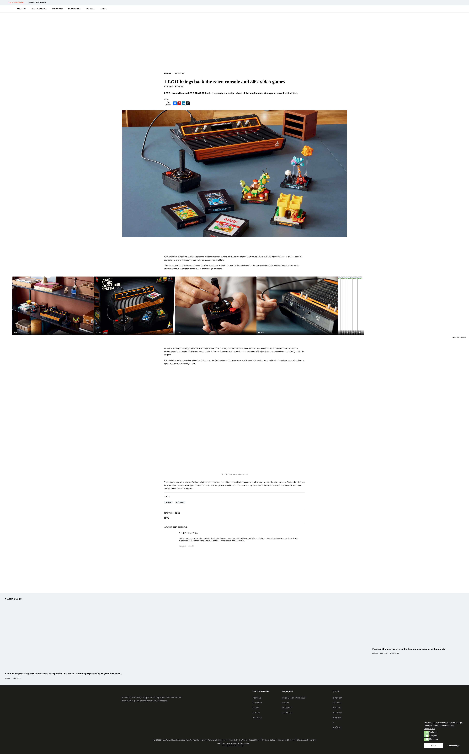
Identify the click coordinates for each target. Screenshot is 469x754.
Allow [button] (433, 746)
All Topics (257, 717)
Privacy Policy (221, 743)
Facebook (337, 712)
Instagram (182, 546)
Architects (287, 712)
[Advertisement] (234, 245)
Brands (285, 702)
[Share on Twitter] (188, 103)
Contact (256, 712)
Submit (256, 707)
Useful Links (172, 513)
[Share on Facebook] (175, 103)
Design (167, 73)
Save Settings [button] (453, 746)
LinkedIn (337, 702)
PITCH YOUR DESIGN (16, 2)
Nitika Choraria (175, 86)
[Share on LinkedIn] (183, 103)
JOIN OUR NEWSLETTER (37, 2)
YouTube (337, 727)
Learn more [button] (429, 728)
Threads (336, 707)
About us (257, 698)
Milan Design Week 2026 (293, 698)
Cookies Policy (244, 743)
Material (384, 653)
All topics (180, 502)
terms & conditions (273, 583)
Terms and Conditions (233, 743)
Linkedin (191, 546)
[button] (426, 732)
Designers (287, 707)
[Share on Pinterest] (179, 103)
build (187, 351)
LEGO (185, 488)
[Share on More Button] (192, 103)
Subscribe (257, 702)
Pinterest (337, 717)
